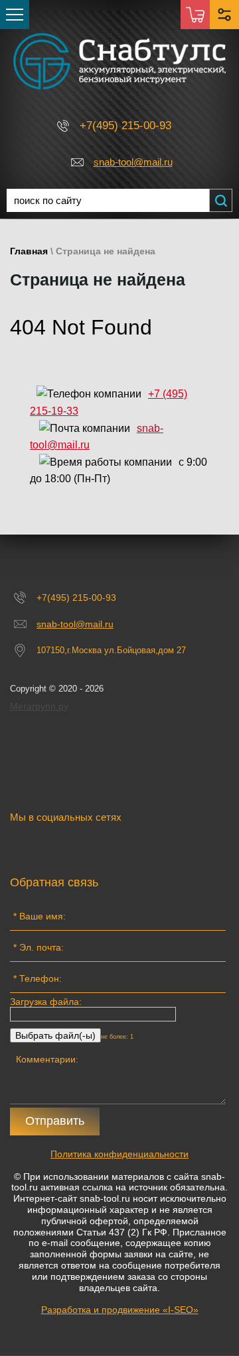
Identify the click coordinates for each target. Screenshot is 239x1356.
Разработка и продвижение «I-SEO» (120, 1309)
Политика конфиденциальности (119, 1154)
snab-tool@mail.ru (133, 162)
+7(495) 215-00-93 (125, 125)
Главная (29, 251)
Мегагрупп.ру (39, 706)
